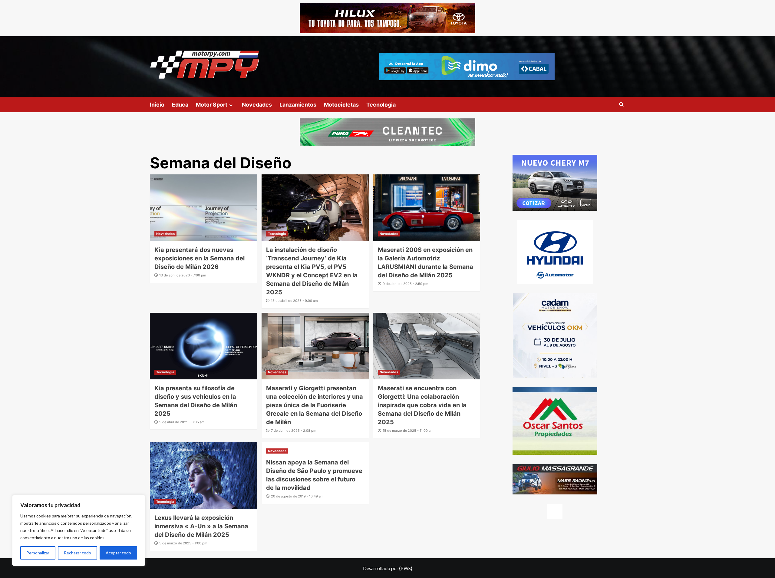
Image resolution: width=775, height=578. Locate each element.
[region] (78, 530)
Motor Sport (211, 104)
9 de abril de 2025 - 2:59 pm (405, 284)
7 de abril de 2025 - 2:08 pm (293, 430)
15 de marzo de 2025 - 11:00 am (408, 430)
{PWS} (405, 568)
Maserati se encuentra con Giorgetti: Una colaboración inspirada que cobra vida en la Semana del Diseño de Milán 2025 (422, 405)
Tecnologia (381, 104)
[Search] (621, 104)
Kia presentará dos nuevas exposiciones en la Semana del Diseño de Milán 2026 (199, 258)
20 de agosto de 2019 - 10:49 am (297, 496)
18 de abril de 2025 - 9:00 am (294, 301)
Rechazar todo (77, 552)
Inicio (157, 104)
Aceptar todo (118, 552)
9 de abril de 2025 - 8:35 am (182, 422)
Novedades (257, 104)
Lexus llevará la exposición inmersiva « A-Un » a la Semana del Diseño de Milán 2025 (201, 526)
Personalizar (37, 552)
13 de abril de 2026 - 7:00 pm (182, 275)
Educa (180, 104)
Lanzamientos (297, 104)
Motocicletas (341, 104)
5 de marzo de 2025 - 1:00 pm (183, 543)
